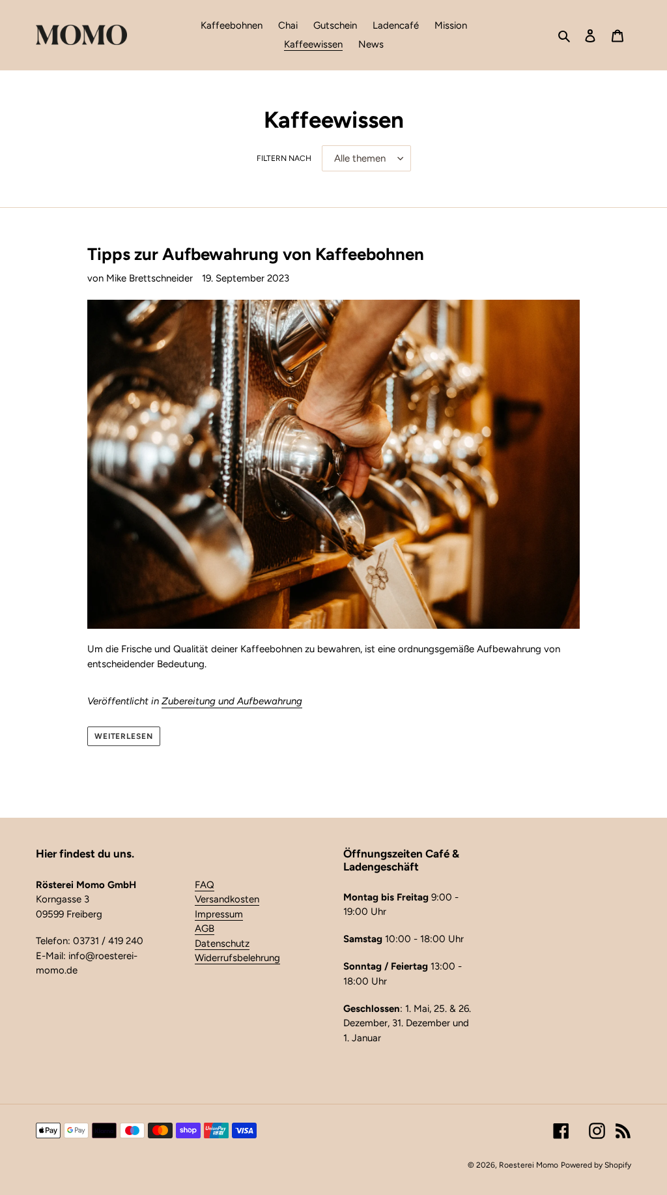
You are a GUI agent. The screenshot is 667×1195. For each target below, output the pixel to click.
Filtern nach (284, 158)
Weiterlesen (124, 736)
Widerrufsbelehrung (237, 958)
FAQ (204, 885)
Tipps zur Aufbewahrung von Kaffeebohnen (255, 254)
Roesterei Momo (528, 1165)
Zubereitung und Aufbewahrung (232, 701)
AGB (204, 928)
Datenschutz (222, 943)
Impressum (219, 914)
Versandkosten (227, 899)
